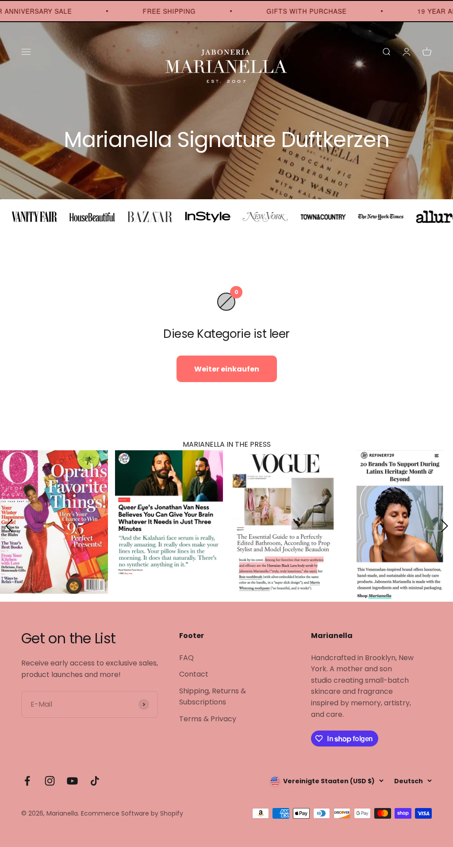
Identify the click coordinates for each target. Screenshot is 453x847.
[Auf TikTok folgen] (95, 781)
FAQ (186, 658)
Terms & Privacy (207, 719)
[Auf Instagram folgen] (50, 781)
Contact (193, 674)
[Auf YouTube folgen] (72, 781)
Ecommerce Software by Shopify (132, 813)
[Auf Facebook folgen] (27, 781)
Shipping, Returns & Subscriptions (212, 697)
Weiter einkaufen (226, 369)
